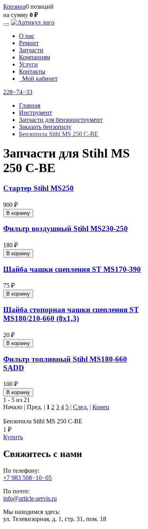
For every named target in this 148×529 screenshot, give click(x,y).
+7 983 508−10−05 (27, 477)
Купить (13, 437)
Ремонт (29, 43)
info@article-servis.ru (30, 498)
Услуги (28, 64)
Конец (100, 407)
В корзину (18, 213)
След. (80, 407)
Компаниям (34, 57)
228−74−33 (17, 92)
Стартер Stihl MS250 (38, 188)
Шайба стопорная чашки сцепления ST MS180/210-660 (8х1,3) (71, 313)
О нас (26, 35)
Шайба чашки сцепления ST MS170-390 (72, 269)
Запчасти (31, 50)
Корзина (14, 6)
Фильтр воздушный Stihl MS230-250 (65, 228)
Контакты (32, 71)
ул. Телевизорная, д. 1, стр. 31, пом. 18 (54, 519)
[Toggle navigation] (6, 24)
